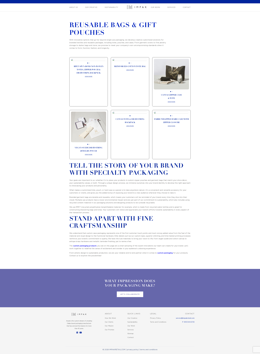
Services (171, 7)
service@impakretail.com (185, 318)
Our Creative (91, 7)
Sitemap (130, 333)
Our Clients (109, 322)
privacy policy (132, 349)
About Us (73, 7)
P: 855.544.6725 (188, 322)
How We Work (110, 318)
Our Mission (109, 326)
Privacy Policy (155, 318)
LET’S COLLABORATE (130, 294)
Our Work (155, 7)
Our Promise (109, 329)
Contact (187, 7)
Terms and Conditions (158, 322)
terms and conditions (148, 349)
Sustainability (111, 7)
